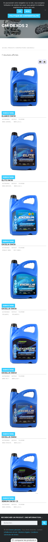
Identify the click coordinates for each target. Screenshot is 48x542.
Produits (11, 48)
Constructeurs (20, 48)
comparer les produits (25, 540)
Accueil (4, 48)
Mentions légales (24, 532)
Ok (19, 11)
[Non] (45, 10)
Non (28, 11)
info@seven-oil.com (10, 532)
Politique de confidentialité (24, 16)
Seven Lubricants (15, 530)
